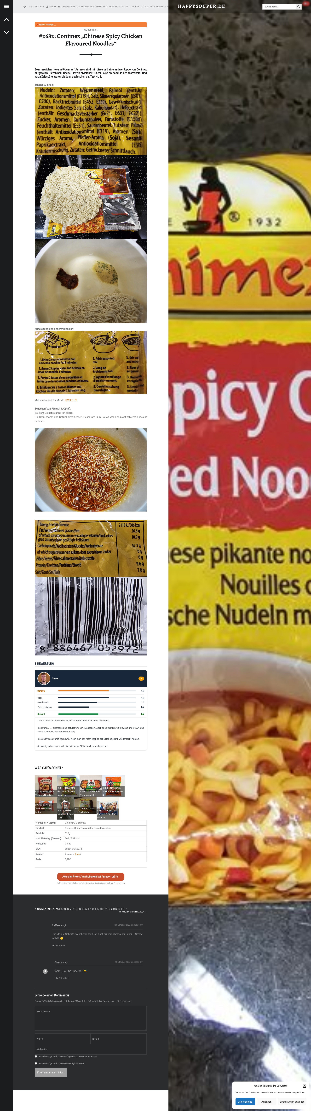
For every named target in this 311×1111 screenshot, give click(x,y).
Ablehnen (266, 1101)
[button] (304, 1086)
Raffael (56, 925)
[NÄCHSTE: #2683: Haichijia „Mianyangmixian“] (6, 19)
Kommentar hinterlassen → (133, 912)
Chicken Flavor (99, 6)
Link (77, 854)
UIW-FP (69, 400)
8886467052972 (70, 6)
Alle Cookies (245, 1101)
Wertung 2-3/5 (91, 30)
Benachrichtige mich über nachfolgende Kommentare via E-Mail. (68, 1056)
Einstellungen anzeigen (292, 1101)
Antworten (60, 945)
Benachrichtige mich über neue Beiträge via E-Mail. (62, 1063)
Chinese (161, 6)
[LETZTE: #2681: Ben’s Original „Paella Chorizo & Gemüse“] (6, 32)
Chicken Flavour (119, 6)
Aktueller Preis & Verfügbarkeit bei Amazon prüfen (90, 876)
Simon (52, 6)
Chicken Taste (138, 6)
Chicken (84, 6)
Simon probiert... (46, 25)
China (152, 6)
